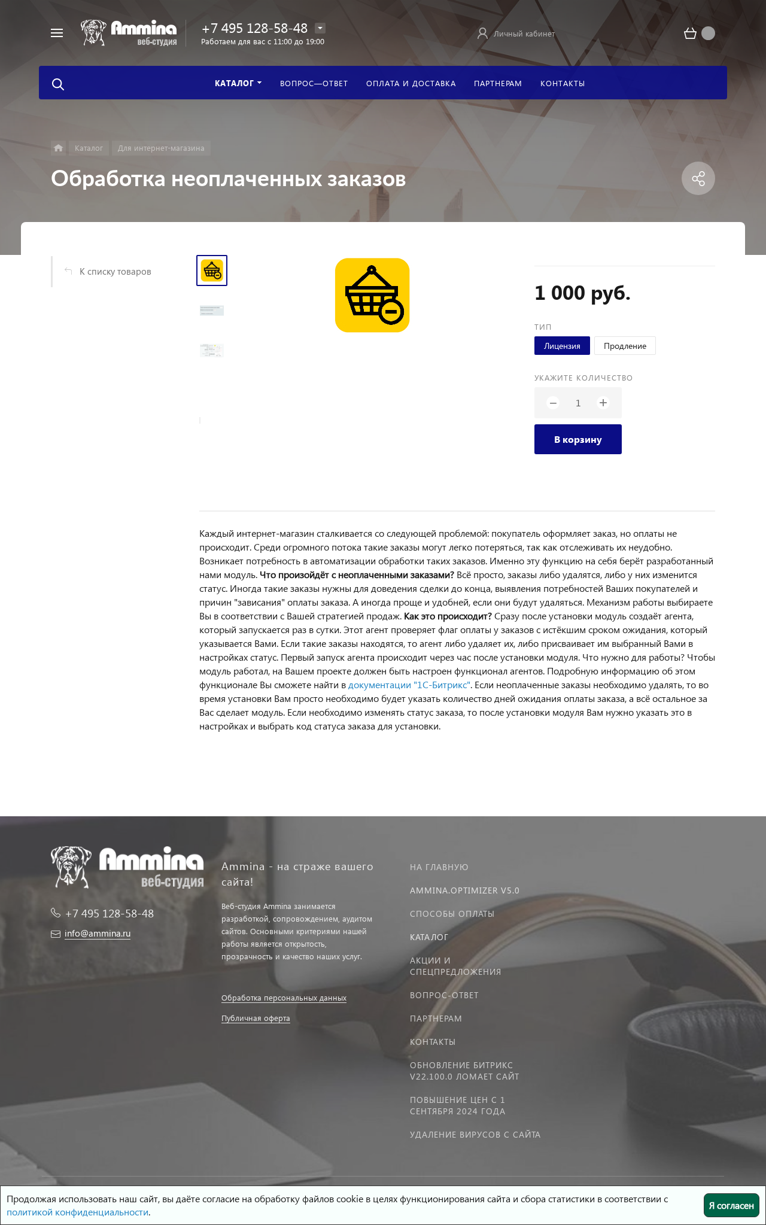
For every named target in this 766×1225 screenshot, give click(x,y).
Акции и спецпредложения (455, 966)
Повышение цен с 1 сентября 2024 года (458, 1105)
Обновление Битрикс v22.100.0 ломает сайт (464, 1070)
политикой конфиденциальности (77, 1211)
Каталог (429, 937)
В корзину (578, 439)
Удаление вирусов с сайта (475, 1134)
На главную (439, 867)
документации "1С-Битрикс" (409, 684)
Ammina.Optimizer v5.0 (465, 890)
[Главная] (58, 148)
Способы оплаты (452, 913)
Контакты (433, 1041)
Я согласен (731, 1205)
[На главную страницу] (129, 31)
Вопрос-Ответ (444, 995)
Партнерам (436, 1018)
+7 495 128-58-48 (254, 27)
